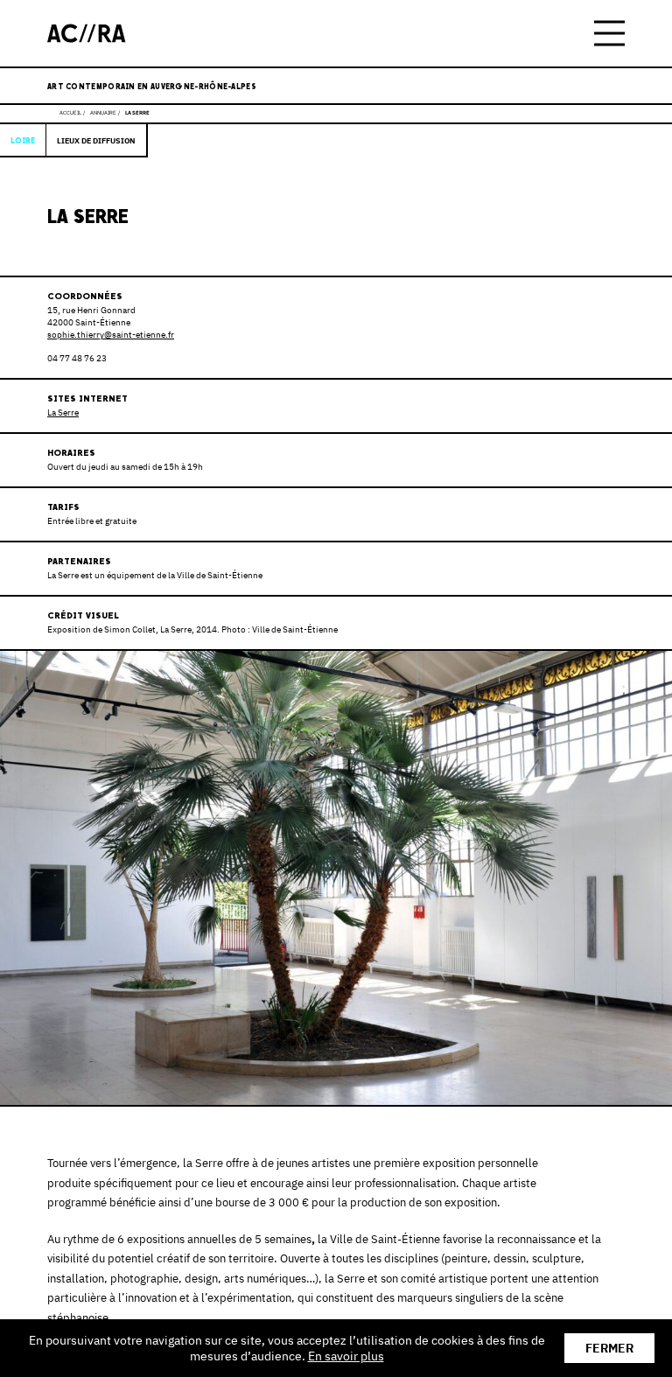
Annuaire (103, 112)
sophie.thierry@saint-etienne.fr (110, 334)
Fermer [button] (609, 1348)
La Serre (63, 412)
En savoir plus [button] (346, 1356)
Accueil (70, 112)
